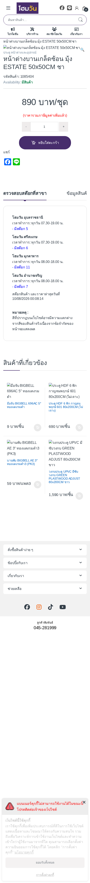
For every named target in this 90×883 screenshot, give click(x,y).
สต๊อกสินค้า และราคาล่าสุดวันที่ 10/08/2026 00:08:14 (36, 296)
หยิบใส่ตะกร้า (48, 143)
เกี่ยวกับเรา (76, 34)
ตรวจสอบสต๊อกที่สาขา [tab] (25, 193)
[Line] (69, 7)
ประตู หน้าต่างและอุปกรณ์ (19, 52)
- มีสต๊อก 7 (20, 287)
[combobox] (38, 20)
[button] (82, 50)
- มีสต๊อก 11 (21, 267)
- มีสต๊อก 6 (20, 248)
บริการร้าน (32, 34)
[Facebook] (62, 7)
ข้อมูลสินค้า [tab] (78, 193)
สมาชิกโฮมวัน (54, 34)
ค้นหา (80, 20)
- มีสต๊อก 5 (20, 229)
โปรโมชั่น (12, 34)
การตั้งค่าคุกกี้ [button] (45, 875)
